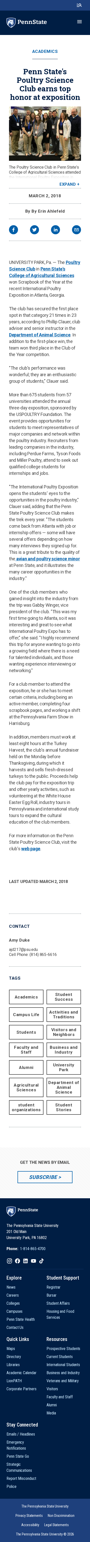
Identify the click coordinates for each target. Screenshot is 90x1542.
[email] (76, 230)
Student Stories (63, 1107)
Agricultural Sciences (26, 1087)
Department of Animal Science (39, 334)
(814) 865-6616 (43, 954)
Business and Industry (64, 1050)
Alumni (26, 1067)
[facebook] (13, 230)
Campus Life (26, 1014)
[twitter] (34, 230)
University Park (63, 1067)
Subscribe (43, 1177)
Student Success (64, 997)
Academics (45, 51)
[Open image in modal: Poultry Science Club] (45, 133)
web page (30, 848)
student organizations (26, 1107)
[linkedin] (55, 230)
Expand (68, 184)
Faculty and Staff (26, 1050)
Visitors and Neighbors (63, 1032)
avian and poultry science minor (47, 558)
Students (26, 1032)
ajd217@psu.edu (23, 949)
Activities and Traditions (63, 1014)
